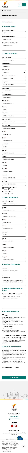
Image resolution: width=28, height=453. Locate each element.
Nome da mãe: (6, 125)
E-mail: (4, 169)
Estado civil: (5, 69)
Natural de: (5, 100)
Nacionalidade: (6, 63)
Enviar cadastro (14, 377)
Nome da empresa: (7, 201)
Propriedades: (6, 277)
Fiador (6, 315)
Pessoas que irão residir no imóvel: (12, 294)
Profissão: (5, 113)
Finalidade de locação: (8, 36)
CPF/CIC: (5, 82)
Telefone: (4, 181)
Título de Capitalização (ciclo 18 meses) (15, 335)
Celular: (4, 175)
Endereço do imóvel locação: (10, 42)
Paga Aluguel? (6, 191)
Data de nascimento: (8, 76)
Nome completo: (7, 57)
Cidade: (4, 156)
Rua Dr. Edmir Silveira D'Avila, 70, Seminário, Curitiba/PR (14, 432)
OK (23, 446)
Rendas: (4, 268)
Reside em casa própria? (9, 187)
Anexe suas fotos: (7, 367)
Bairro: (4, 150)
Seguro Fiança (8, 326)
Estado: (4, 107)
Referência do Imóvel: (8, 30)
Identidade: (5, 88)
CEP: (3, 131)
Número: (5, 144)
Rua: (3, 138)
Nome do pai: (6, 119)
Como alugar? (7, 10)
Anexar (17, 367)
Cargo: (4, 257)
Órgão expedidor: (7, 94)
